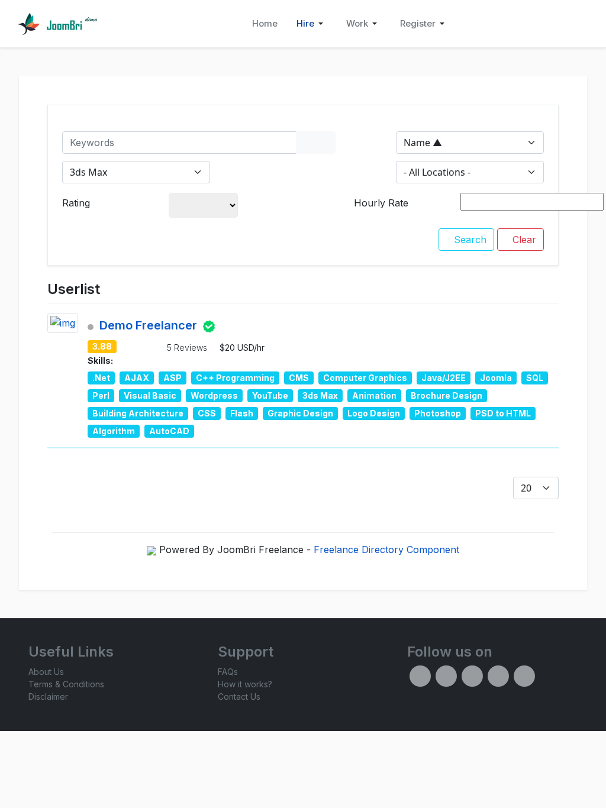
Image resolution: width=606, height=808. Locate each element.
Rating (76, 203)
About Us (46, 672)
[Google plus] (498, 676)
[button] (312, 23)
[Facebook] (420, 676)
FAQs (228, 672)
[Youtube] (524, 676)
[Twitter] (446, 676)
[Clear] (325, 142)
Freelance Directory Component (386, 549)
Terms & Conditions (66, 684)
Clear (523, 239)
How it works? (245, 684)
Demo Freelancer (148, 326)
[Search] (306, 142)
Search (468, 239)
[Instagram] (472, 676)
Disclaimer (48, 696)
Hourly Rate (381, 203)
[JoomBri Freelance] (56, 23)
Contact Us (239, 696)
